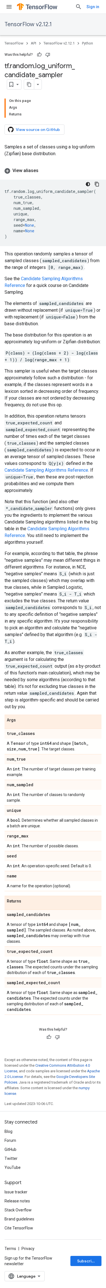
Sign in (92, 7)
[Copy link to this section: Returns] (27, 901)
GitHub (10, 1149)
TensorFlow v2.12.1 (28, 24)
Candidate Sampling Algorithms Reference (46, 470)
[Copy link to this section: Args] (21, 720)
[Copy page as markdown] (29, 84)
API (33, 43)
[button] (53, 170)
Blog (8, 1131)
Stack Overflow (18, 1210)
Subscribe (87, 1261)
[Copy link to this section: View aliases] (44, 170)
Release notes (17, 1201)
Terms (10, 1248)
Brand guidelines (19, 1219)
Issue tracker (16, 1192)
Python (87, 43)
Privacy (27, 1248)
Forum (10, 1140)
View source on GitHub (38, 129)
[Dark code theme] (87, 184)
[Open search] (78, 6)
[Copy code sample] (96, 184)
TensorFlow (14, 43)
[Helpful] (39, 54)
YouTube (13, 1167)
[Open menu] (9, 7)
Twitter (11, 1158)
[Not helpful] (48, 54)
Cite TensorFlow (19, 1228)
